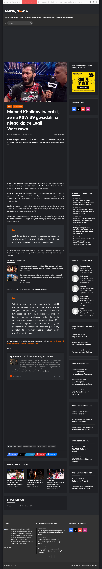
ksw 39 (20, 446)
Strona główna (86, 565)
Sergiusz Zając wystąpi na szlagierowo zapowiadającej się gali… (15, 482)
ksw (15, 446)
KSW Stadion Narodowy (29, 446)
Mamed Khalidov (42, 446)
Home (7, 17)
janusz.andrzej (85, 266)
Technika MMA (37, 17)
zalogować (17, 506)
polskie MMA (51, 446)
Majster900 (84, 276)
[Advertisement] (51, 43)
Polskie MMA (14, 17)
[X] (7, 547)
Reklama (94, 565)
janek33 (83, 286)
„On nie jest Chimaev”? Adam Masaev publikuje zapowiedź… (35, 482)
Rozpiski (28, 17)
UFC (21, 17)
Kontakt (59, 17)
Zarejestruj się (68, 17)
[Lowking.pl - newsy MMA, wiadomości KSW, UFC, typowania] (16, 11)
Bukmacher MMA (49, 17)
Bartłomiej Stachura (14, 134)
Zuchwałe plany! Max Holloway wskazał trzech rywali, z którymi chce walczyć (62, 2)
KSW (9, 106)
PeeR (82, 308)
